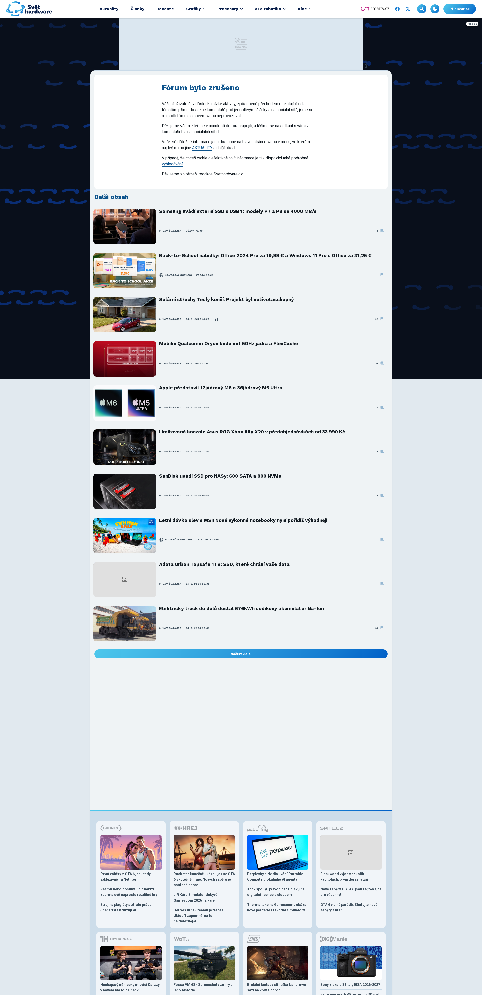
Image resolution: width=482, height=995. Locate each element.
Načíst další (241, 654)
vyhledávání (172, 164)
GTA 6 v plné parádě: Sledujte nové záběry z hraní (348, 907)
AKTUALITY (202, 147)
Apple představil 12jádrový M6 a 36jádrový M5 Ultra (220, 388)
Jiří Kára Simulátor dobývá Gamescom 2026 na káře (196, 897)
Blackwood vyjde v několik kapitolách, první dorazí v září (344, 876)
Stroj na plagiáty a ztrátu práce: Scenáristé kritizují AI (126, 907)
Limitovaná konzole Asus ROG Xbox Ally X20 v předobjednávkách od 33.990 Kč (252, 432)
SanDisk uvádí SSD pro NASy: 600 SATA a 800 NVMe (220, 476)
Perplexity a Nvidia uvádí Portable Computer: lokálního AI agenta (275, 876)
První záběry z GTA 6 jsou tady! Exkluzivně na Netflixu (126, 876)
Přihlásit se (459, 9)
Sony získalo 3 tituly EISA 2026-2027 (350, 985)
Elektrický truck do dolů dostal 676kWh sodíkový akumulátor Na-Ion (241, 608)
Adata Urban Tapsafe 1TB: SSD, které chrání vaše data (224, 564)
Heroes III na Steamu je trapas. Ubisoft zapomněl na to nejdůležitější (199, 915)
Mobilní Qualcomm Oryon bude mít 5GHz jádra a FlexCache (228, 343)
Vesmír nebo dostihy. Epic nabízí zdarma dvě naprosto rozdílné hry (128, 892)
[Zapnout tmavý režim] (434, 8)
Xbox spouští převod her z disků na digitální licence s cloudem (276, 892)
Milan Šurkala (170, 230)
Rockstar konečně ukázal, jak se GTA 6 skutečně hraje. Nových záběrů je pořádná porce (204, 879)
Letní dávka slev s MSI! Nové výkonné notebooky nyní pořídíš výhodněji (243, 520)
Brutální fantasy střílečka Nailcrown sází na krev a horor (276, 987)
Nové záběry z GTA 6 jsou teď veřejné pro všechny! (350, 892)
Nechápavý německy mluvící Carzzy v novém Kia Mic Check (130, 987)
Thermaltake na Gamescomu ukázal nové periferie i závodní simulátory (277, 907)
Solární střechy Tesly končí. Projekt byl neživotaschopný (226, 299)
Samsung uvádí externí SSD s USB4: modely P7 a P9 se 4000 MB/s (238, 211)
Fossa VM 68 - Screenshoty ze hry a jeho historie (203, 987)
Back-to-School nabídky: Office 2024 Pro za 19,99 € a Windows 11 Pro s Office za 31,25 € (265, 255)
